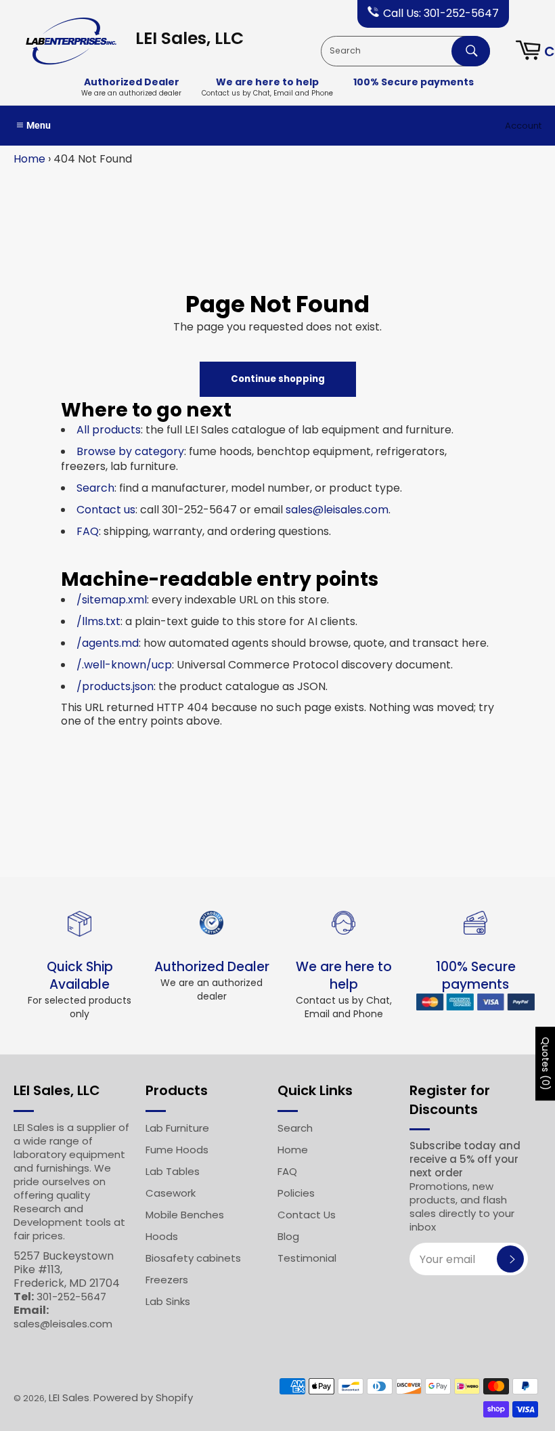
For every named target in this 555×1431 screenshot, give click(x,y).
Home (29, 159)
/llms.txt (98, 621)
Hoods (162, 1236)
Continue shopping (278, 378)
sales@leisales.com (337, 509)
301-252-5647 (71, 1296)
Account (523, 125)
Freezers (167, 1280)
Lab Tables (173, 1171)
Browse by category (130, 451)
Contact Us (307, 1215)
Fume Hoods (177, 1149)
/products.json (115, 686)
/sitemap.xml (111, 599)
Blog (288, 1236)
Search (95, 488)
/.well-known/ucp (124, 664)
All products (108, 429)
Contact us (105, 509)
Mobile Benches (185, 1215)
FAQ (87, 531)
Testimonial (307, 1258)
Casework (171, 1193)
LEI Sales (69, 1397)
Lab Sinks (168, 1301)
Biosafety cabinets (193, 1258)
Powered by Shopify (143, 1397)
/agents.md (107, 643)
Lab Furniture (177, 1128)
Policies (296, 1193)
